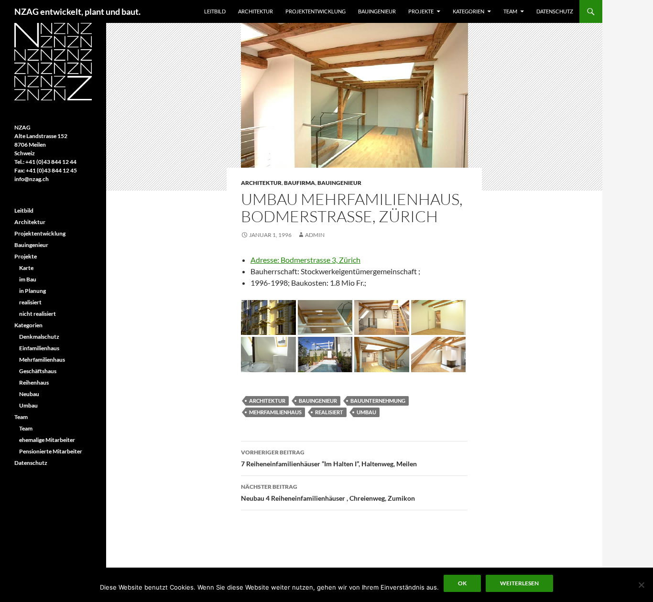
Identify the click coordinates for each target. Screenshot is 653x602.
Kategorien (468, 11)
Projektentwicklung (315, 11)
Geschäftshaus (37, 371)
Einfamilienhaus (39, 348)
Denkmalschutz (39, 336)
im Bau (27, 279)
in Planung (32, 290)
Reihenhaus (34, 382)
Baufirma (299, 182)
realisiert (329, 412)
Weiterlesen (519, 583)
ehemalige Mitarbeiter (47, 439)
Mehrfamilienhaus (275, 412)
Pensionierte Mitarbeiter (50, 451)
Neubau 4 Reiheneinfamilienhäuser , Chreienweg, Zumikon (328, 492)
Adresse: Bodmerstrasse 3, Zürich (305, 259)
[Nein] (641, 585)
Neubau (29, 394)
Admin (315, 234)
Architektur (255, 11)
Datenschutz (554, 11)
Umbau (366, 412)
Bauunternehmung (377, 401)
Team (510, 11)
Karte (26, 267)
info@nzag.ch (31, 179)
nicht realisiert (37, 313)
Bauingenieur (377, 11)
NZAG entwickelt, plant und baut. (77, 11)
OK (462, 583)
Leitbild (215, 11)
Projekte (421, 11)
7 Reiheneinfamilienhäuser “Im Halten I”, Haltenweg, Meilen (329, 458)
